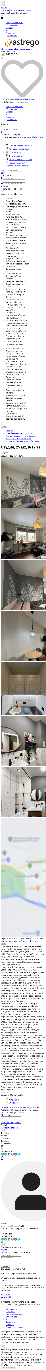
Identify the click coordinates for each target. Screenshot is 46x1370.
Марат (4, 1223)
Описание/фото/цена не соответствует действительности (18, 1358)
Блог (8, 30)
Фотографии (6, 10)
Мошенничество (37, 1362)
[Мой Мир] (15, 1154)
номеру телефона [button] (36, 1337)
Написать (5, 1127)
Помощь (10, 33)
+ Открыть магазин (14, 22)
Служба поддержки (14, 1327)
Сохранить (6, 1122)
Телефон (14, 1127)
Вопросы (27, 10)
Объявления (11, 25)
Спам (8, 1365)
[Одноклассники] (12, 1154)
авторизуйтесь (29, 1107)
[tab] (12, 1100)
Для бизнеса (11, 35)
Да (2, 7)
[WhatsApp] (2, 1154)
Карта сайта (11, 1322)
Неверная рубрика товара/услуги (21, 1354)
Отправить (5, 1266)
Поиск (4, 426)
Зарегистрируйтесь (10, 1107)
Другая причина (24, 1365)
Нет (5, 7)
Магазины (10, 28)
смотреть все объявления (17, 165)
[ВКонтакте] (9, 1154)
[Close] (2, 5)
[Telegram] (5, 1154)
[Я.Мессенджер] (18, 1154)
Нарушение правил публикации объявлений (21, 1361)
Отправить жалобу (8, 1368)
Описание (17, 10)
